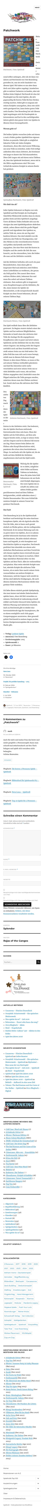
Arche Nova (10, 1415)
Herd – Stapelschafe (13, 1028)
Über (5, 1493)
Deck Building (10, 1286)
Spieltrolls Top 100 (10, 1478)
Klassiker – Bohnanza (10, 692)
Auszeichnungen (10, 1483)
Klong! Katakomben (14, 1410)
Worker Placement (12, 1333)
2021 (6, 1268)
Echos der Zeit (11, 1158)
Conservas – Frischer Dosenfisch (18, 1011)
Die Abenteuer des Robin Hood (18, 1381)
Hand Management (25, 1294)
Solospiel (7, 1320)
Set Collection (28, 1316)
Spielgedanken (11, 1227)
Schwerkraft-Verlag (12, 1316)
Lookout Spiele (18, 634)
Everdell (9, 1421)
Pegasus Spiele (10, 1307)
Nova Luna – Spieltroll (21, 792)
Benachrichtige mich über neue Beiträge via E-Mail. (20, 900)
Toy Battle (10, 1164)
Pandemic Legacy (31, 1303)
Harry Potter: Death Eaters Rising (19, 1389)
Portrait (8, 1218)
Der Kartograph (12, 1450)
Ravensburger (10, 1312)
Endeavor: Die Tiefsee (14, 1172)
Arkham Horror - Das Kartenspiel (17, 1273)
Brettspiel (20, 1281)
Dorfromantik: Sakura (15, 1155)
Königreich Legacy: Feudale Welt (19, 1438)
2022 (12, 1268)
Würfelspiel (26, 1333)
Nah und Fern (11, 1418)
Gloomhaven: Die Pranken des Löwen (21, 1404)
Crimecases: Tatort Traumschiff (19, 1178)
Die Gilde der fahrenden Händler (19, 1427)
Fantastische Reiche (14, 1444)
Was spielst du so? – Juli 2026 (17, 1019)
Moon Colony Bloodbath (16, 1138)
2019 (29, 1264)
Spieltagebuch (10, 1325)
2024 (25, 1268)
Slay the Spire (11, 1386)
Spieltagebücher (12, 1230)
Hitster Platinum (12, 1453)
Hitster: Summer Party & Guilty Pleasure (22, 1363)
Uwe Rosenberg (34, 707)
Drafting (7, 1290)
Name (6, 859)
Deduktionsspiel (25, 1286)
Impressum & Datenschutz (14, 1499)
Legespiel (10, 707)
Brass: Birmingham (14, 1395)
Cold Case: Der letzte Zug (16, 1144)
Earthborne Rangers (14, 1181)
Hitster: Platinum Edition (16, 1135)
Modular (17, 1303)
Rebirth (9, 1170)
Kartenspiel (9, 1299)
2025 (31, 1268)
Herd (8, 1161)
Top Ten (9, 1184)
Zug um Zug (9, 1337)
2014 (4, 707)
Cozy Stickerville (12, 1187)
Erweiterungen (11, 1212)
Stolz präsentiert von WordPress (21, 1505)
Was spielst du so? (12, 1233)
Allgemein (9, 1204)
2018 (23, 1264)
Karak (8, 1372)
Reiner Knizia (23, 1312)
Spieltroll (9, 705)
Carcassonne (31, 1281)
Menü (37, 7)
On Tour (9, 1401)
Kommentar (9, 828)
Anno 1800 (10, 1424)
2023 (18, 1268)
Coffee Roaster (22, 1056)
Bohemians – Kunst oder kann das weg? (21, 1022)
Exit (29, 1290)
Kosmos (30, 1299)
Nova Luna (6, 671)
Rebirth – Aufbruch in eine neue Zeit (20, 1082)
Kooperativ (20, 1299)
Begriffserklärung (12, 1207)
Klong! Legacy (11, 1447)
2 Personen (36, 705)
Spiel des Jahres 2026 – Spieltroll (18, 1079)
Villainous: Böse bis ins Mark (17, 1412)
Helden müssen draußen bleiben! (19, 1456)
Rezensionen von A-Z (12, 1473)
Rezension (27, 705)
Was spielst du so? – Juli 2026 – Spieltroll (22, 1068)
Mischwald (10, 1433)
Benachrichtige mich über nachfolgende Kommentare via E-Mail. (21, 893)
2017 (17, 1264)
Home (5, 1468)
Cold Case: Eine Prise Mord (16, 1167)
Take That (8, 1329)
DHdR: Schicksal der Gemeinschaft (20, 1141)
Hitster (9, 1384)
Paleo (8, 1369)
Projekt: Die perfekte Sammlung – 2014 (16, 682)
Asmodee (8, 1277)
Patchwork (17, 707)
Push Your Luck (25, 1307)
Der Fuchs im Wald (13, 1375)
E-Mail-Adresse (10, 869)
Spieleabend (10, 1224)
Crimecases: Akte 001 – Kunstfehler (20, 1152)
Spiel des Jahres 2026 (14, 1037)
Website (6, 879)
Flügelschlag (9, 1294)
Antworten (7, 760)
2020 (36, 1264)
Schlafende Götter (13, 1132)
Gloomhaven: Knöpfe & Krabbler (19, 1175)
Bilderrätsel (10, 1210)
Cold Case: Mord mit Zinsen (17, 1129)
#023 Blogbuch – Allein (15, 1025)
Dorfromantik (11, 1378)
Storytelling (33, 1325)
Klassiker (9, 1215)
